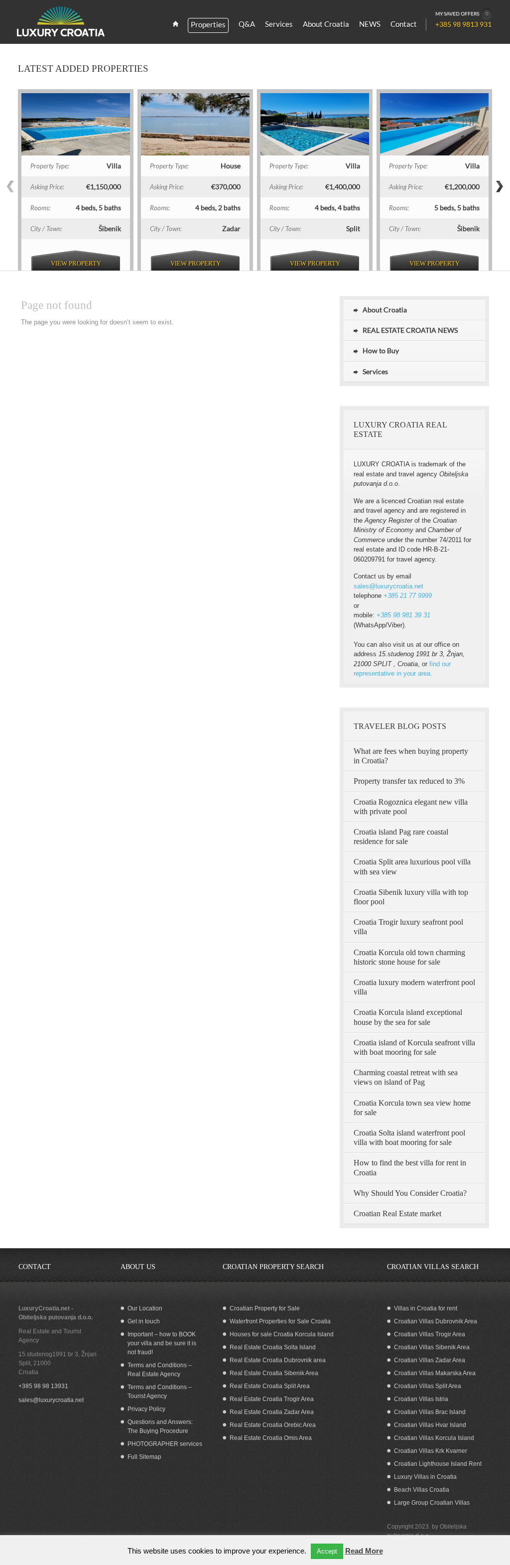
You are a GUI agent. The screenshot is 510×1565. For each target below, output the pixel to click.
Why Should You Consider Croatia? (410, 1193)
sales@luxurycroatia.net (388, 586)
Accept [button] (327, 1551)
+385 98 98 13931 (43, 1386)
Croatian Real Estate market (397, 1213)
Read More (364, 1551)
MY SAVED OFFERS (462, 13)
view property (76, 263)
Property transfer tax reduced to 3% (409, 781)
